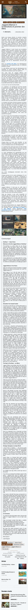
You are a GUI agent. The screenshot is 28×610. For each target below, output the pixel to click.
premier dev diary (12, 63)
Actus (5, 22)
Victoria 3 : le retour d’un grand (7, 556)
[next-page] (20, 587)
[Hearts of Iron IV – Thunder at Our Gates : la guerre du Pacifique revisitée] (5, 605)
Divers (14, 22)
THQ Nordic (5, 549)
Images (9, 22)
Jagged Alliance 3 (16, 546)
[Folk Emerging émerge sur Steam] (22, 574)
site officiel (7, 208)
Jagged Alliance (6, 546)
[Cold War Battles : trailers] (22, 566)
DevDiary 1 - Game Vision (14, 542)
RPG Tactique (20, 22)
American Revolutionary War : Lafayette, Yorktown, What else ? (18, 596)
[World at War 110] (22, 581)
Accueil (10, 552)
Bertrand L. (8, 32)
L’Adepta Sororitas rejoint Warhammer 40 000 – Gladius (20, 556)
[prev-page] (8, 587)
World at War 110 (6, 579)
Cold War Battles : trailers (8, 564)
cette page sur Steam (19, 207)
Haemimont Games (18, 544)
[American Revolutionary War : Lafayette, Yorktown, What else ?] (5, 596)
